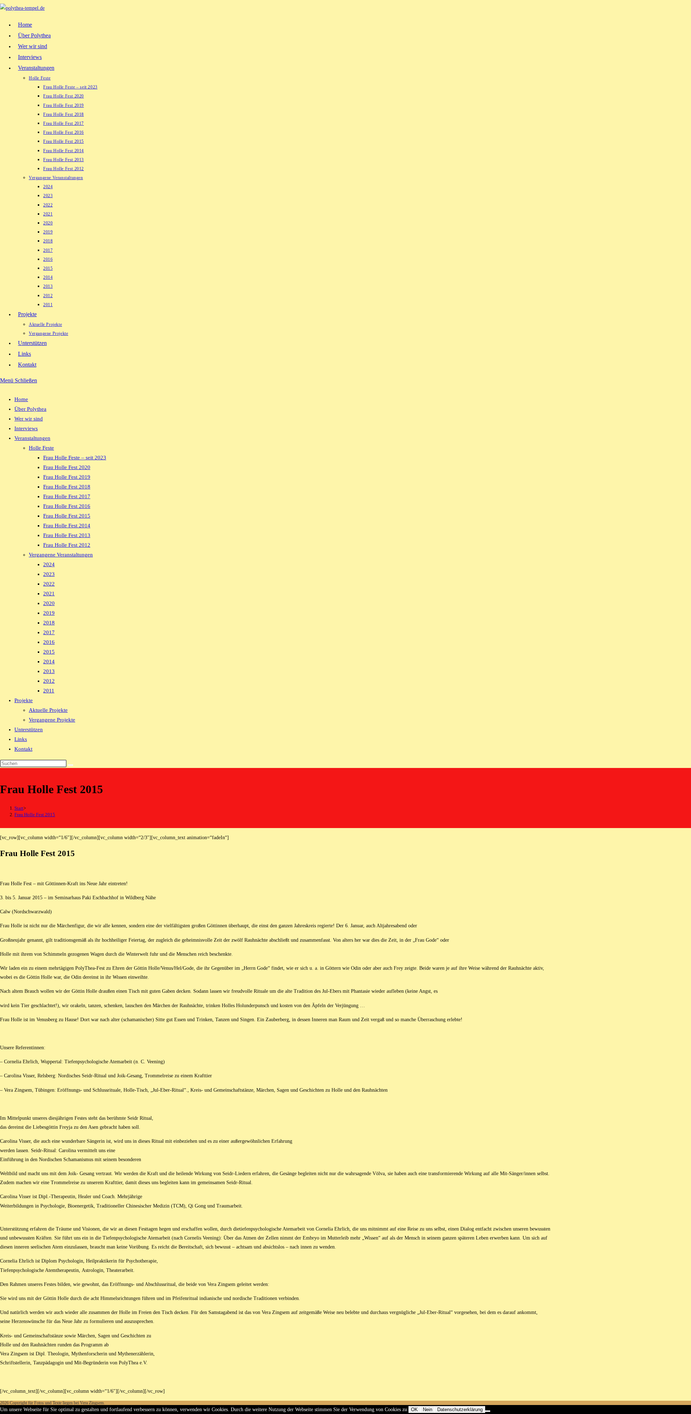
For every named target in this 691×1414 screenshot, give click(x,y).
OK (414, 1409)
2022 (49, 584)
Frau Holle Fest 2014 (66, 525)
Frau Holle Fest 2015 (66, 516)
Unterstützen (28, 729)
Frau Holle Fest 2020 (66, 467)
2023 (49, 574)
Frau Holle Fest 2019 (66, 477)
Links (20, 739)
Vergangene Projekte (52, 720)
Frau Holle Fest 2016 (66, 506)
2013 (49, 671)
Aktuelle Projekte (48, 710)
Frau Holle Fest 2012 (66, 545)
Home (21, 399)
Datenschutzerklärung (460, 1409)
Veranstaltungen (32, 438)
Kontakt (23, 749)
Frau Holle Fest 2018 (66, 487)
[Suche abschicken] (70, 765)
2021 (49, 593)
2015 (49, 652)
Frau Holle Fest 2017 (66, 496)
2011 (48, 691)
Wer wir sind (28, 419)
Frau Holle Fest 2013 (66, 535)
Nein (427, 1409)
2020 (49, 603)
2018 (49, 623)
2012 (49, 681)
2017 (49, 632)
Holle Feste (41, 448)
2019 (49, 613)
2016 (49, 642)
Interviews (26, 428)
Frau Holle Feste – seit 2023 (74, 457)
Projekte (23, 700)
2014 (49, 661)
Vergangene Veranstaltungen (61, 555)
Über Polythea (30, 409)
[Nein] (487, 1411)
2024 (49, 564)
